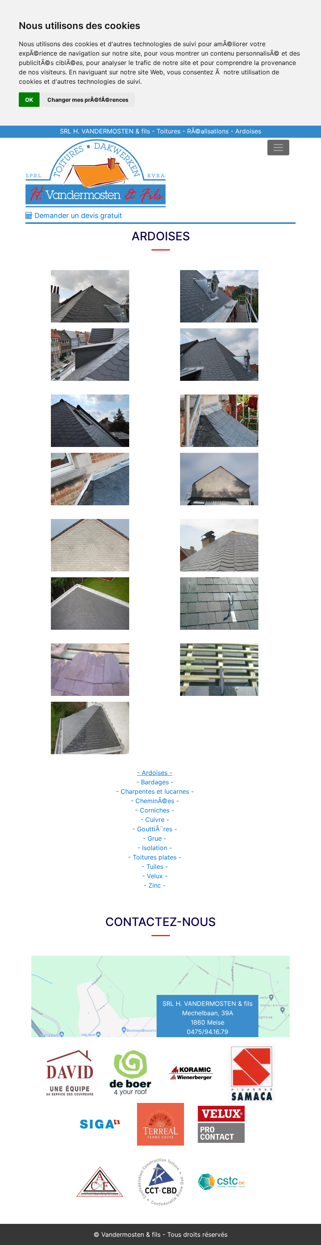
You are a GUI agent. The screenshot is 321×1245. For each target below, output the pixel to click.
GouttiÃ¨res (154, 829)
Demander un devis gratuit (77, 215)
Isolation (154, 848)
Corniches (155, 810)
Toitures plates (155, 857)
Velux (155, 876)
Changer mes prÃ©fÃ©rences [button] (87, 99)
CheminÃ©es (154, 801)
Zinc (154, 885)
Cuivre (154, 819)
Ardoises (155, 773)
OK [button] (29, 99)
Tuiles (154, 866)
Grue (155, 838)
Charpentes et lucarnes (155, 791)
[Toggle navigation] (278, 147)
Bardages (155, 782)
